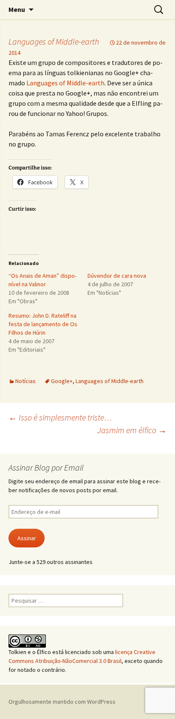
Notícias (25, 381)
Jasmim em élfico (132, 430)
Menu (16, 9)
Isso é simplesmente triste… (60, 417)
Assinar (26, 538)
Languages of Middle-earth (53, 41)
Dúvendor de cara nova (117, 275)
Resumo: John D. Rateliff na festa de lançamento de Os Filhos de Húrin (42, 324)
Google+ (62, 381)
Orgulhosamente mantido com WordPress (62, 701)
